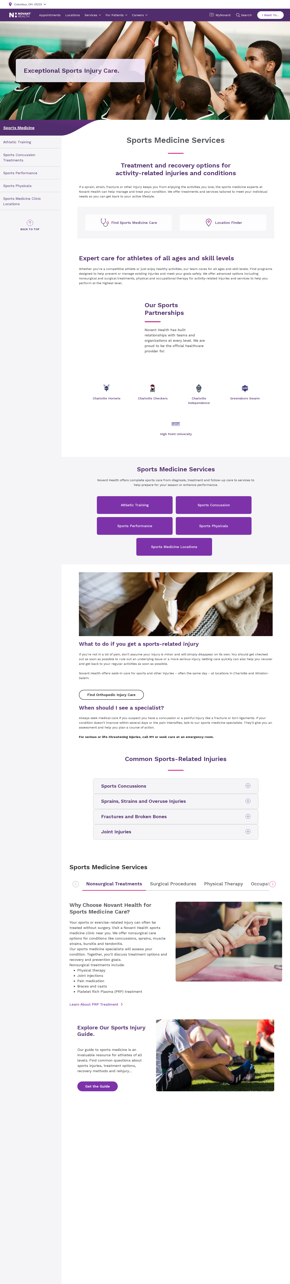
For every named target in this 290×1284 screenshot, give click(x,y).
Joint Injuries (116, 832)
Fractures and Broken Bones (134, 816)
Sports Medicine (19, 127)
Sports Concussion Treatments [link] (19, 157)
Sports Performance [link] (20, 173)
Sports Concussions (123, 786)
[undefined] (128, 223)
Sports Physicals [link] (17, 186)
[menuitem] (30, 142)
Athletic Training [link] (17, 142)
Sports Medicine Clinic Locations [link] (22, 201)
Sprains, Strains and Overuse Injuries (143, 801)
